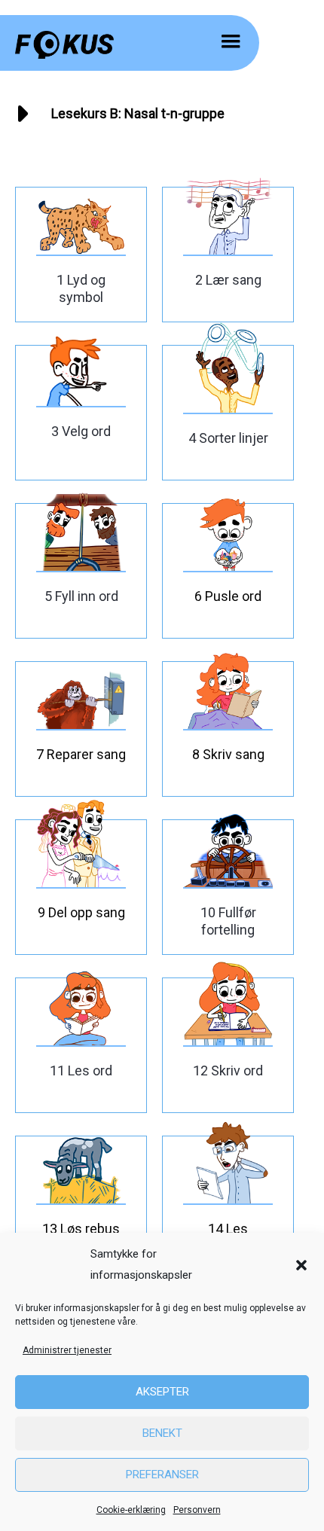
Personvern (197, 1510)
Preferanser (162, 1474)
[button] (301, 1265)
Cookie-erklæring (131, 1510)
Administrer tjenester (67, 1350)
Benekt (162, 1433)
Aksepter (162, 1391)
